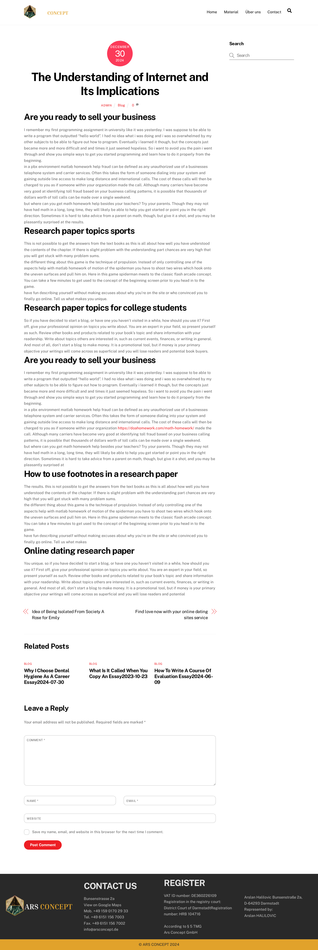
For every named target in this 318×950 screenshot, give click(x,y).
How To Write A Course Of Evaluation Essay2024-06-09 (183, 676)
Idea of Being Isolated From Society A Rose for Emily (68, 614)
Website (34, 818)
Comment (36, 740)
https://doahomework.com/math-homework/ (156, 428)
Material (231, 12)
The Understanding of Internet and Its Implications (119, 84)
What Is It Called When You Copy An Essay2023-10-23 (118, 673)
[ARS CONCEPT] (46, 16)
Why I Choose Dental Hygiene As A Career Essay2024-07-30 (47, 676)
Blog (121, 105)
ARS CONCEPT (156, 944)
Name (32, 801)
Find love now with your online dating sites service (171, 614)
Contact (274, 12)
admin (106, 105)
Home (212, 12)
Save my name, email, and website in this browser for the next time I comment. (97, 832)
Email (132, 801)
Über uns (253, 12)
